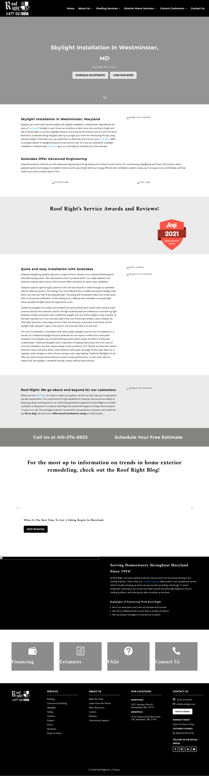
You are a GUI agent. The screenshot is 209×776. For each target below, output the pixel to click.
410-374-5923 (72, 437)
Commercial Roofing (57, 703)
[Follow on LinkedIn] (187, 749)
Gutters (50, 720)
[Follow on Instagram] (181, 749)
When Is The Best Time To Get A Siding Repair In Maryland (63, 520)
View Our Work (123, 75)
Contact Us (197, 8)
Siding (50, 711)
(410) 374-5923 (184, 699)
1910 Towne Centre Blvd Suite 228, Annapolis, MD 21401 (146, 718)
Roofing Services (107, 8)
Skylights (51, 707)
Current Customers (172, 8)
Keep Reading (36, 529)
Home (71, 8)
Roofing (51, 699)
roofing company (151, 581)
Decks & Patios (54, 733)
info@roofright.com (185, 704)
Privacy (116, 769)
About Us (84, 8)
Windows (51, 728)
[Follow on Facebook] (175, 749)
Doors (50, 724)
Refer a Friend (182, 711)
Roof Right (33, 128)
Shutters (51, 716)
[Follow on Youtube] (194, 749)
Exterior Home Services (139, 8)
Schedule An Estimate (90, 75)
